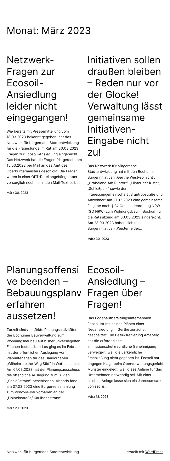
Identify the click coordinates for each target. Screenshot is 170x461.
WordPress (154, 452)
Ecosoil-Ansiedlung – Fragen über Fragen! (116, 287)
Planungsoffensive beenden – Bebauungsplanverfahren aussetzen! (44, 293)
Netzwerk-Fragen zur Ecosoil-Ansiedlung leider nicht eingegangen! (37, 88)
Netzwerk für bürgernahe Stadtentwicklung (43, 452)
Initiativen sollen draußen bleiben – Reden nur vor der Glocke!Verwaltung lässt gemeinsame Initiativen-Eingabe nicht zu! (125, 106)
